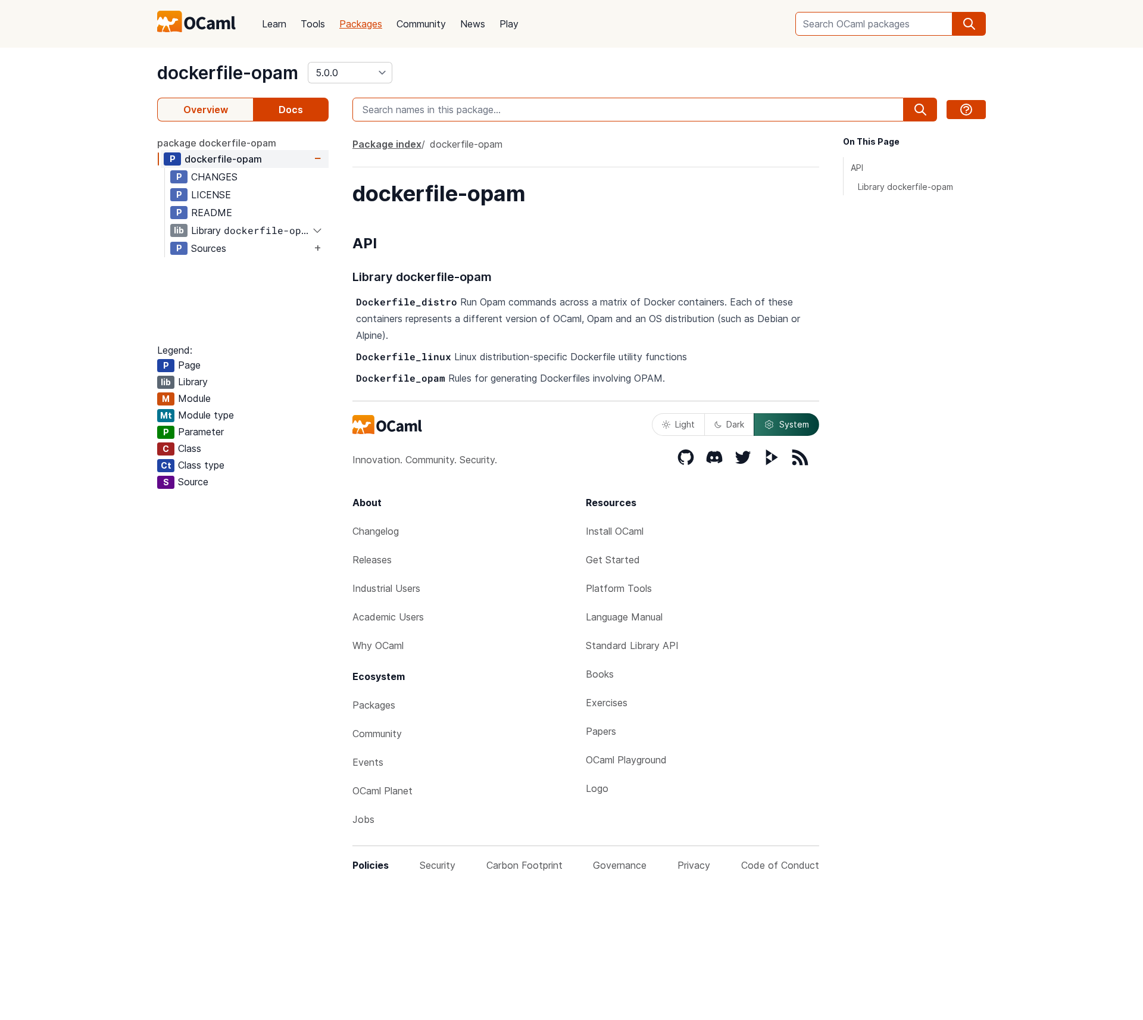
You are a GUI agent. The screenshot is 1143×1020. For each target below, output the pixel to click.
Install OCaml (615, 531)
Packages (360, 24)
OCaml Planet (382, 791)
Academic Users (388, 617)
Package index (386, 144)
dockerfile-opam (227, 72)
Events (367, 762)
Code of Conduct (780, 865)
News (472, 24)
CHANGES (214, 177)
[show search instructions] (966, 109)
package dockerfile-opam (216, 143)
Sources (208, 248)
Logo (597, 788)
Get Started (613, 560)
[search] (969, 24)
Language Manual (624, 617)
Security (437, 865)
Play (509, 24)
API (857, 168)
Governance (620, 865)
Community (421, 24)
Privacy (693, 865)
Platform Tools (619, 588)
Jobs (363, 819)
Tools (313, 24)
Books (600, 674)
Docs (291, 110)
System (794, 424)
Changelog (375, 531)
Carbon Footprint (524, 865)
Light (685, 424)
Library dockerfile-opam (905, 187)
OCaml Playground (626, 760)
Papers (601, 731)
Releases (372, 560)
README (211, 213)
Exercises (606, 703)
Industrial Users (386, 588)
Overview (205, 110)
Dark (735, 424)
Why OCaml (378, 645)
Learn (274, 24)
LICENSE (211, 195)
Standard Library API (632, 645)
